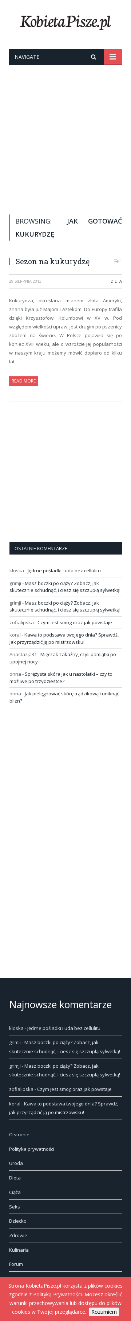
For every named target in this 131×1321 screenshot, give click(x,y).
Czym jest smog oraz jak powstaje (74, 622)
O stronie (19, 1134)
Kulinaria (19, 1250)
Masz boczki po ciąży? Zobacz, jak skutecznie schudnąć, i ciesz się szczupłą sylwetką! (64, 587)
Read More (24, 381)
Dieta (116, 281)
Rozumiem (104, 1311)
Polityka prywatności (31, 1149)
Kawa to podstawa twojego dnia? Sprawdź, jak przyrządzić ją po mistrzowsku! (64, 638)
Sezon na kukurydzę (53, 261)
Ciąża (15, 1192)
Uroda (16, 1163)
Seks (14, 1206)
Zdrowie (18, 1235)
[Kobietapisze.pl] (65, 21)
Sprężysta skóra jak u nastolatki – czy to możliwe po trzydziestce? (60, 677)
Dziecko (18, 1221)
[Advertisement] (65, 134)
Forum (16, 1264)
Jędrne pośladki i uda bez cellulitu (64, 570)
